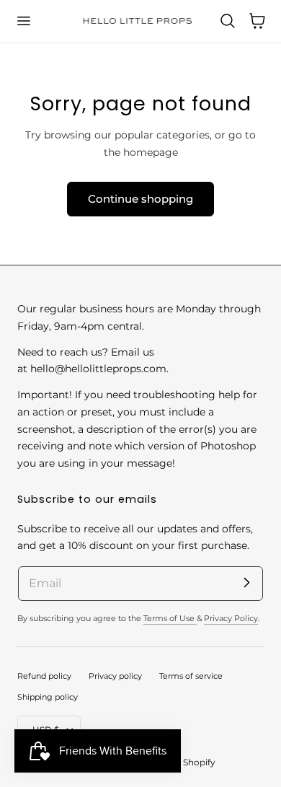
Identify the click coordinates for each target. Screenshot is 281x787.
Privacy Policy (231, 618)
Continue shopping (140, 199)
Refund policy (44, 676)
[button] (23, 21)
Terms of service (191, 676)
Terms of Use (170, 618)
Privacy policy (115, 676)
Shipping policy (47, 697)
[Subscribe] (246, 583)
